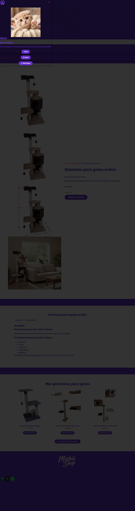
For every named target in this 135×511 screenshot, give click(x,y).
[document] (67, 255)
